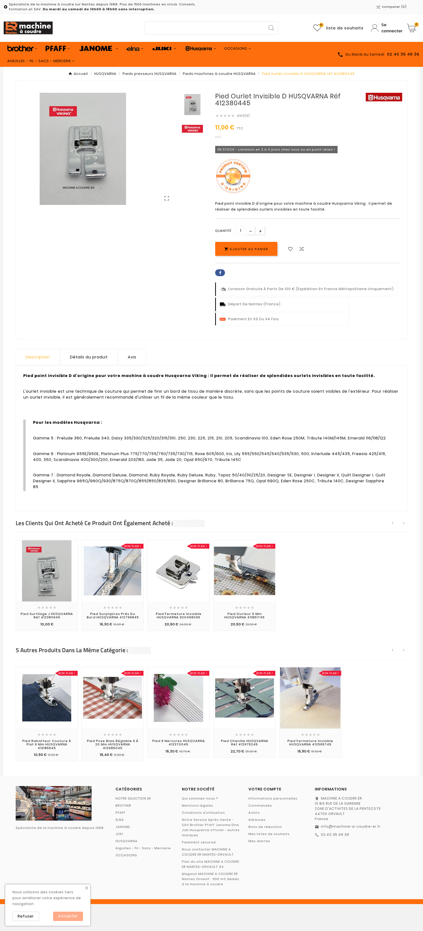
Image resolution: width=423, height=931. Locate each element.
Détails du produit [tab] (89, 357)
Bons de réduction (265, 827)
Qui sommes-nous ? (200, 798)
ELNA (120, 819)
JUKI (119, 834)
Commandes (260, 805)
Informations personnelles (272, 798)
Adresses (257, 819)
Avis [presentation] (132, 357)
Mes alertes (259, 841)
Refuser (26, 916)
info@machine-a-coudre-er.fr (351, 826)
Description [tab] (38, 357)
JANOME (123, 827)
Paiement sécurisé (199, 842)
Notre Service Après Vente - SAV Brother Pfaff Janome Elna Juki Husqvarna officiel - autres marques (211, 827)
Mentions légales (197, 805)
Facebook (220, 272)
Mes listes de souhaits (269, 834)
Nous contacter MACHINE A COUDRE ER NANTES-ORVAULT (208, 852)
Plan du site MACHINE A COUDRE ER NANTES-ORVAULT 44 (210, 864)
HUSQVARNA (127, 841)
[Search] (271, 28)
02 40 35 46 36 (335, 834)
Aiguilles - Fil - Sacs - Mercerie (143, 848)
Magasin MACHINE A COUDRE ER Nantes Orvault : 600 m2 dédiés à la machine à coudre (210, 879)
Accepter (68, 916)
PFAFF (120, 812)
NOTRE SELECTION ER (133, 798)
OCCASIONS (126, 855)
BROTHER (123, 805)
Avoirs (254, 812)
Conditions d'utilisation (203, 812)
